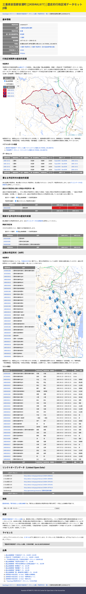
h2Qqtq (22, 53)
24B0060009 (7, 459)
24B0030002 (7, 403)
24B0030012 (7, 453)
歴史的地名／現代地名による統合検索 (14, 503)
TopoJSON (57, 161)
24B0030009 (7, 382)
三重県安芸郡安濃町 (26, 28)
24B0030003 (7, 427)
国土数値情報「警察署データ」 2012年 (17, 568)
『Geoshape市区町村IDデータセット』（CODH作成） (22, 581)
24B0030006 (7, 432)
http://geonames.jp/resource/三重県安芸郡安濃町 (38, 490)
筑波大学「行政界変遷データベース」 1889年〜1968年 (22, 557)
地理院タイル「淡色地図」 (77, 135)
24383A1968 (7, 244)
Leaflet (69, 135)
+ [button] (17, 79)
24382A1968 (7, 241)
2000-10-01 (7, 169)
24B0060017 (7, 444)
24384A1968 (7, 373)
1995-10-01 (7, 166)
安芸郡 (22, 34)
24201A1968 (7, 208)
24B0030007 (7, 424)
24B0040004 (7, 441)
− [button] (17, 81)
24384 (22, 50)
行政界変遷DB (9, 84)
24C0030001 (7, 376)
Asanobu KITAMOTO (27, 590)
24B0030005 (7, 388)
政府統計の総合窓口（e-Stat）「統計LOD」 (19, 579)
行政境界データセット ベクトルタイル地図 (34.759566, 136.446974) (26, 150)
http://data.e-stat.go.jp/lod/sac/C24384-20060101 (38, 476)
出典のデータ (23, 67)
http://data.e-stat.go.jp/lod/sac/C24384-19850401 (38, 479)
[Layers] (18, 86)
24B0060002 (7, 418)
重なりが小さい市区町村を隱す (26, 201)
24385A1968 (7, 394)
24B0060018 (7, 447)
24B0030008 (7, 421)
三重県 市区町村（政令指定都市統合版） (43, 47)
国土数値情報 (9, 81)
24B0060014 (7, 397)
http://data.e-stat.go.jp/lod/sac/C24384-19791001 (38, 484)
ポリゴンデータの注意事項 (35, 221)
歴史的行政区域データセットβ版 (26, 14)
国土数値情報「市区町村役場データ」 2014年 (19, 561)
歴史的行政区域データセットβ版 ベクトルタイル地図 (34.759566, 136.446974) (29, 148)
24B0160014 (7, 450)
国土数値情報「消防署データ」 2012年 (17, 570)
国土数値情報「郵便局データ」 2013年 (17, 566)
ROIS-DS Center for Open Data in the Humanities (49, 590)
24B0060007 (7, 435)
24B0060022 (7, 412)
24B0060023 (7, 456)
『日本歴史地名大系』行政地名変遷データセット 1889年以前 (24, 559)
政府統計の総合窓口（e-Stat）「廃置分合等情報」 (21, 574)
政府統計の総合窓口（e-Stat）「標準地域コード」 (21, 577)
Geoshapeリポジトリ (9, 14)
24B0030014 (7, 415)
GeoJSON (64, 161)
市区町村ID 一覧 (43, 14)
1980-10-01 (7, 161)
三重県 (22, 37)
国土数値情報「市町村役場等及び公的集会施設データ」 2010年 (25, 564)
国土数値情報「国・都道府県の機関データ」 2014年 (21, 572)
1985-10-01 (7, 163)
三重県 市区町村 (25, 47)
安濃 (21, 31)
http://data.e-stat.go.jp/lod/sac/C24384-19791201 (38, 481)
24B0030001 (7, 406)
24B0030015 (7, 385)
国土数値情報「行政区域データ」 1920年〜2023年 (21, 555)
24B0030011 (7, 400)
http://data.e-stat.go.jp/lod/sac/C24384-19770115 (38, 487)
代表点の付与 (25, 261)
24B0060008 (7, 391)
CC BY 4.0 (27, 537)
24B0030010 (7, 379)
